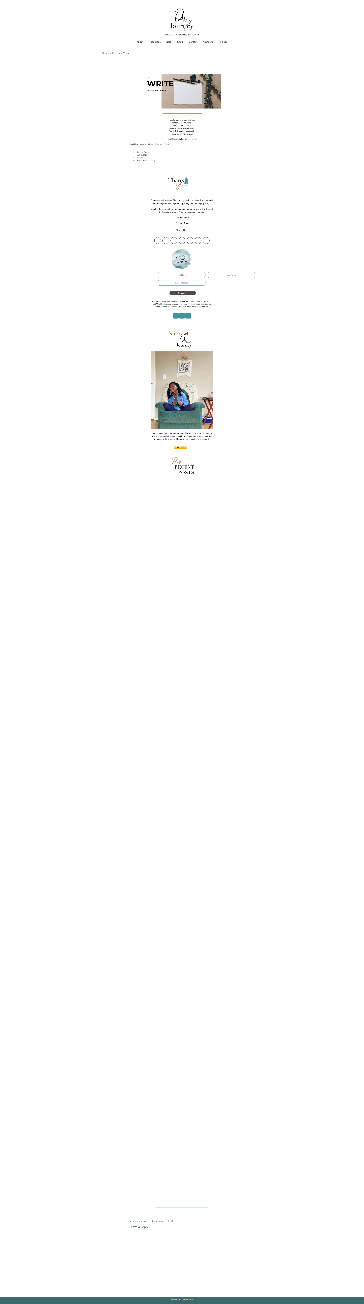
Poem (139, 160)
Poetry (140, 158)
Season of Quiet (162, 144)
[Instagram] (176, 316)
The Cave (182, 985)
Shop (180, 42)
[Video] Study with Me (182, 625)
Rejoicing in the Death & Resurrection (182, 1057)
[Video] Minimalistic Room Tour (182, 697)
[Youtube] (188, 316)
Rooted (182, 1201)
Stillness (151, 144)
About (139, 42)
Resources (155, 42)
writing (152, 160)
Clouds (182, 1129)
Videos (224, 42)
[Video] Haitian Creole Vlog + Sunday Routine (182, 769)
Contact (193, 42)
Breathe (142, 144)
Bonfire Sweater (182, 913)
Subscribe (182, 293)
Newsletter (208, 42)
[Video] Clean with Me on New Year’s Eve (182, 841)
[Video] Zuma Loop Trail (182, 553)
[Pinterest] (182, 316)
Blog (168, 42)
